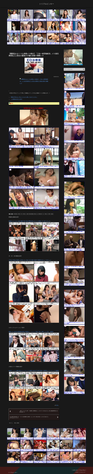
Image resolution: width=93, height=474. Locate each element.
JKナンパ (43, 260)
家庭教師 (19, 331)
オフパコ (35, 221)
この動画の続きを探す (16, 99)
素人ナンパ (22, 370)
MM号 (10, 370)
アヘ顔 (43, 221)
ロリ (25, 260)
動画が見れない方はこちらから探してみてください (24, 97)
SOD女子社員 (35, 370)
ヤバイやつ (15, 221)
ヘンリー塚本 (15, 370)
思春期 (39, 260)
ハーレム (32, 331)
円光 (24, 221)
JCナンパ (48, 260)
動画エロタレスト (83, 45)
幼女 (27, 260)
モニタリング (51, 370)
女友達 (15, 331)
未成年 (35, 260)
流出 (27, 221)
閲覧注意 (30, 221)
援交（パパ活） (46, 331)
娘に (40, 331)
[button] (84, 69)
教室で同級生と (26, 331)
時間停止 (45, 370)
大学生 (21, 260)
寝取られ (11, 331)
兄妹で (37, 331)
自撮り (40, 221)
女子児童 (31, 260)
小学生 (10, 260)
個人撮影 (20, 221)
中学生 (14, 260)
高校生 (18, 260)
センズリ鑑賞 (28, 370)
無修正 (10, 221)
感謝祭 (57, 370)
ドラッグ (48, 221)
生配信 (51, 331)
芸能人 (41, 370)
